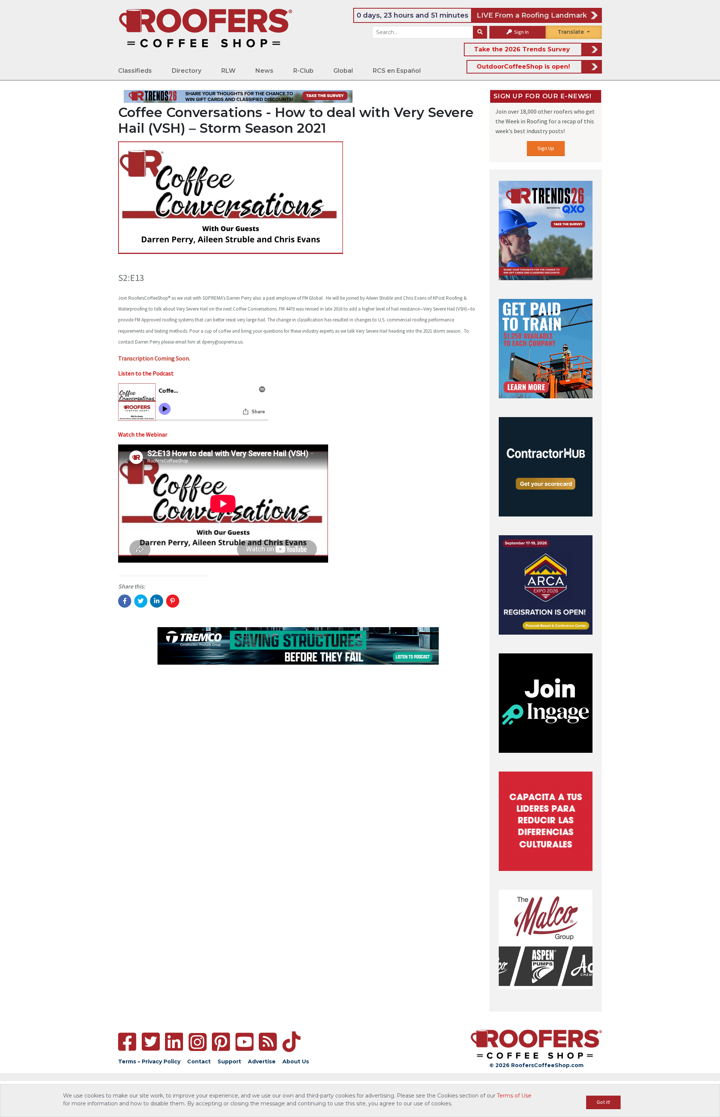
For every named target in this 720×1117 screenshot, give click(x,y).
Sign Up (545, 148)
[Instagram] (198, 1042)
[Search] (480, 32)
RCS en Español (397, 70)
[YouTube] (245, 1041)
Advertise (262, 1061)
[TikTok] (291, 1041)
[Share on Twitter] (140, 601)
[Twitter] (151, 1041)
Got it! (603, 1102)
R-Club (303, 70)
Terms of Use (514, 1095)
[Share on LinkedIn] (156, 601)
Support (229, 1061)
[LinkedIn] (174, 1041)
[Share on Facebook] (124, 601)
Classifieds (135, 70)
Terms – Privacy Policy (149, 1061)
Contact (199, 1061)
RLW (228, 70)
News (264, 70)
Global (343, 70)
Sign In (521, 32)
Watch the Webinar (142, 434)
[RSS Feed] (268, 1041)
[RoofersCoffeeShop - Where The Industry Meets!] (205, 27)
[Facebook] (127, 1041)
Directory (186, 70)
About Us (295, 1061)
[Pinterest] (221, 1041)
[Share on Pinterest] (172, 601)
